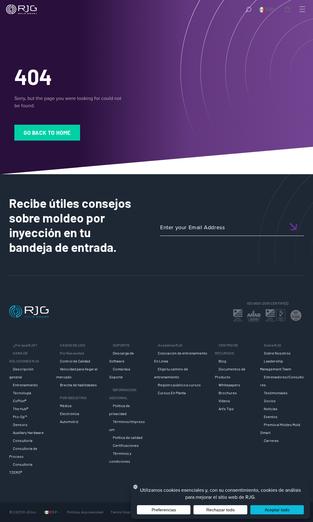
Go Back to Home (47, 132)
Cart (288, 10)
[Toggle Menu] (301, 9)
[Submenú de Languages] (59, 512)
